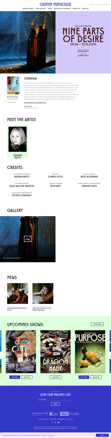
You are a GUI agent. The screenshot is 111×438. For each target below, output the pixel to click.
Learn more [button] (51, 435)
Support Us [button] (76, 8)
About (9, 16)
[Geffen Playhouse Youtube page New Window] (58, 422)
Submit (55, 404)
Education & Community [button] (62, 8)
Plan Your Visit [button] (41, 8)
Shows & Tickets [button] (28, 8)
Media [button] (50, 8)
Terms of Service (42, 419)
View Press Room (12, 102)
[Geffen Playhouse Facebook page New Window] (52, 422)
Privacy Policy (53, 419)
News (35, 16)
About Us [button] (85, 8)
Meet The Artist (16, 16)
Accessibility (61, 419)
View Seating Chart (12, 99)
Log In (93, 4)
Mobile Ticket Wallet (104, 4)
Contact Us (70, 419)
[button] (90, 4)
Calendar (97, 324)
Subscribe (15, 377)
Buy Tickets (84, 377)
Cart (97, 4)
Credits (25, 16)
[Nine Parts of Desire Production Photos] (28, 239)
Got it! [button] (102, 435)
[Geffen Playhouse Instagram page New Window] (55, 422)
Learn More (55, 377)
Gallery (30, 16)
